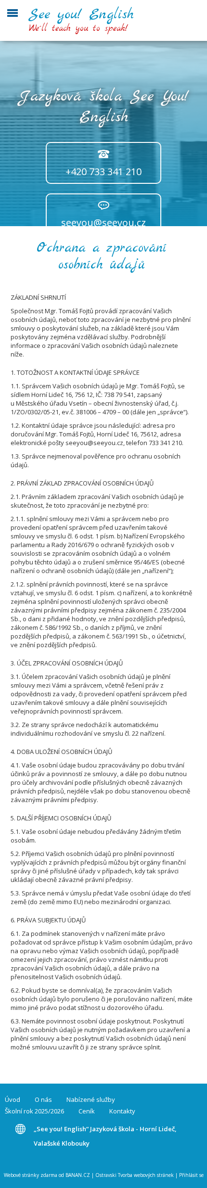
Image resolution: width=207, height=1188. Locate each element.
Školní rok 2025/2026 (34, 1111)
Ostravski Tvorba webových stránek (134, 1175)
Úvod (12, 1099)
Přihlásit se (191, 1175)
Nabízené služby (90, 1099)
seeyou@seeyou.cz (103, 222)
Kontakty (122, 1111)
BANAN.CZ (77, 1175)
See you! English (81, 14)
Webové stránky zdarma (30, 1175)
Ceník (86, 1111)
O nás (43, 1099)
